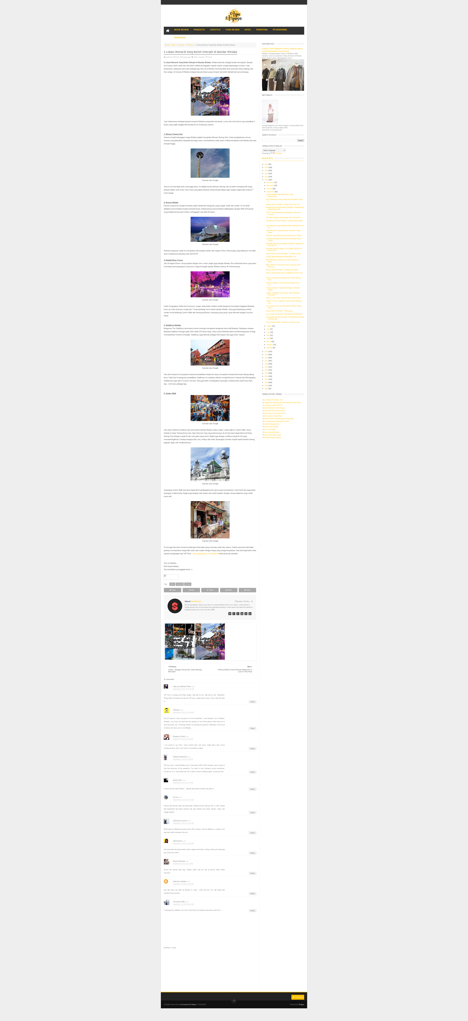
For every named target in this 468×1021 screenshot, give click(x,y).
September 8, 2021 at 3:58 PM (183, 759)
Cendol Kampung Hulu (271, 424)
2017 (266, 361)
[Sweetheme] (229, 613)
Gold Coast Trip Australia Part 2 (274, 413)
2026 (266, 164)
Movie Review (181, 30)
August (269, 326)
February (270, 344)
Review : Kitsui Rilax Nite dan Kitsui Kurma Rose (283, 298)
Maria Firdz (177, 780)
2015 (266, 367)
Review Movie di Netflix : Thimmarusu (279, 311)
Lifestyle (215, 30)
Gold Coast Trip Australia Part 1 (274, 410)
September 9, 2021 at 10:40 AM (183, 823)
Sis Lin (175, 797)
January (270, 348)
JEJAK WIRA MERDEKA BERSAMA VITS (281, 257)
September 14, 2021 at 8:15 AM (183, 904)
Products (199, 30)
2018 (266, 358)
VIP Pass (190, 45)
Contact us (299, 997)
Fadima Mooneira (180, 757)
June (268, 332)
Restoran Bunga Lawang (272, 437)
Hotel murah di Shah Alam (272, 416)
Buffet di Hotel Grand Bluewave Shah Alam (278, 419)
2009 (266, 385)
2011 (266, 379)
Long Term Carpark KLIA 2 (272, 405)
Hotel (247, 30)
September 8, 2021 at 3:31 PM (183, 739)
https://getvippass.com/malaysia (206, 554)
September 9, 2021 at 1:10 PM (183, 864)
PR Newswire (280, 30)
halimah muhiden (179, 881)
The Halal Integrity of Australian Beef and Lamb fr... (284, 217)
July (268, 329)
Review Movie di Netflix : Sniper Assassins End (283, 204)
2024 (266, 170)
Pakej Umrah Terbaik (270, 427)
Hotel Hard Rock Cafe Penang (274, 408)
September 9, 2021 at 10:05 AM (183, 800)
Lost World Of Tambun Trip (273, 400)
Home (167, 45)
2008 (266, 389)
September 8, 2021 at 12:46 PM (183, 712)
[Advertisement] (210, 969)
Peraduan (180, 38)
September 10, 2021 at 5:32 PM (183, 884)
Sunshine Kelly (179, 902)
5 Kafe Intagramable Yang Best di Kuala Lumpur (283, 322)
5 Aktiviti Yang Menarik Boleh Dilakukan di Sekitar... (284, 235)
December (270, 182)
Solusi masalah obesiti (271, 432)
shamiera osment (180, 821)
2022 (266, 177)
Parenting (262, 30)
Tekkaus (176, 710)
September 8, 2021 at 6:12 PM (183, 783)
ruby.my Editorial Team (182, 686)
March (269, 341)
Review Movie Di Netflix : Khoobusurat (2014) (282, 270)
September (271, 192)
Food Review (232, 30)
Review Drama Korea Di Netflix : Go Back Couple (283, 254)
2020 (266, 351)
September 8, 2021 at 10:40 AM (183, 689)
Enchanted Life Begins (188, 1004)
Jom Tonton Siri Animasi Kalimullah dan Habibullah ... (285, 314)
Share (192, 590)
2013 (266, 373)
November (270, 185)
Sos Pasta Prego (269, 429)
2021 (266, 180)
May (268, 335)
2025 (266, 167)
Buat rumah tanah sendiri (272, 435)
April (268, 338)
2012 (266, 376)
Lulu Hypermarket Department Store (276, 421)
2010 (266, 382)
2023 (266, 173)
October (270, 189)
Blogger (301, 1004)
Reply (253, 702)
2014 (266, 370)
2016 (266, 364)
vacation (181, 45)
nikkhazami (177, 841)
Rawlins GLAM (179, 736)
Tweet (174, 590)
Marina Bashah (179, 861)
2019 (266, 355)
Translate (278, 153)
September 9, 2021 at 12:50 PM (183, 843)
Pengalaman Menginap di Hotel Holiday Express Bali (282, 402)
